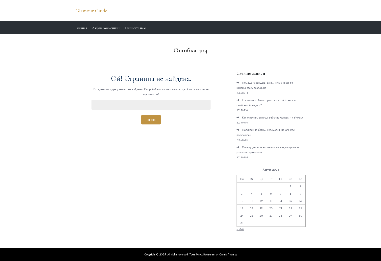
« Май (240, 229)
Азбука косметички (106, 28)
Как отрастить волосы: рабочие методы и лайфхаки (272, 118)
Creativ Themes (228, 254)
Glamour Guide (91, 11)
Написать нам (135, 28)
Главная (81, 28)
